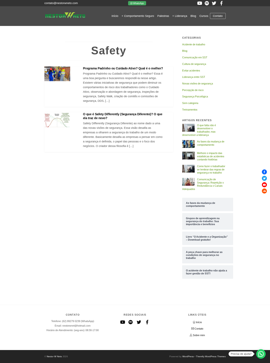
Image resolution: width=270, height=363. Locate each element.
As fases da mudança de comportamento (210, 143)
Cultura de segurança (194, 64)
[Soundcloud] (264, 191)
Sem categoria (190, 103)
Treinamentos (189, 109)
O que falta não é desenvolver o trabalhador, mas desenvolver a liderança (199, 130)
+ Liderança (179, 16)
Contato (218, 16)
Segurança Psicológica (195, 96)
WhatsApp (138, 3)
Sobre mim (198, 335)
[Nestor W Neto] (65, 17)
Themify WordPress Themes (211, 356)
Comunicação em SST (194, 57)
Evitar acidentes (191, 70)
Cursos (203, 16)
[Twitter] (264, 178)
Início (115, 16)
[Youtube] (264, 184)
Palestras (163, 16)
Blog (193, 16)
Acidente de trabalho (193, 44)
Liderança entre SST (193, 77)
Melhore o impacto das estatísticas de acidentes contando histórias (210, 156)
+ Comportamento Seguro (138, 16)
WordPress (188, 356)
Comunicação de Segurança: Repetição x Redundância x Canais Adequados (203, 184)
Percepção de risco (193, 90)
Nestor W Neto (54, 356)
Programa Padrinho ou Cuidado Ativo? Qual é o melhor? (123, 68)
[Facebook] (264, 171)
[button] (261, 354)
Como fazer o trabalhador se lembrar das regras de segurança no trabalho (211, 169)
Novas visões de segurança (197, 83)
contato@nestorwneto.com (61, 3)
